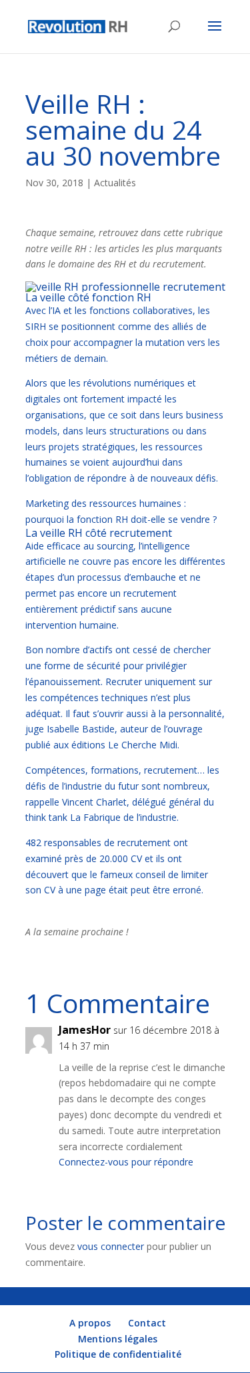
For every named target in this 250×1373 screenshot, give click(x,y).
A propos (90, 1322)
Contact (147, 1322)
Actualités (115, 182)
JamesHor (85, 1029)
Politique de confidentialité (118, 1354)
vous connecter (110, 1246)
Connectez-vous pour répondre (126, 1161)
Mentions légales (117, 1338)
